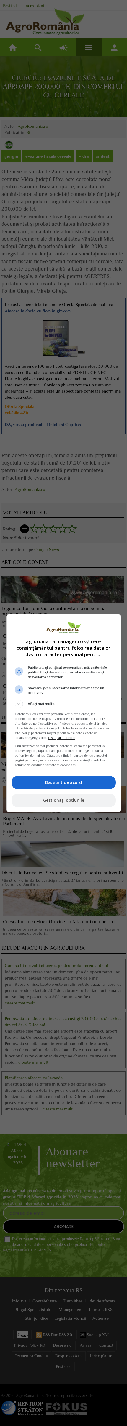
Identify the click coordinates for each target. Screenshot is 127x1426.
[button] (64, 704)
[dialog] (63, 713)
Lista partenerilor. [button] (61, 738)
